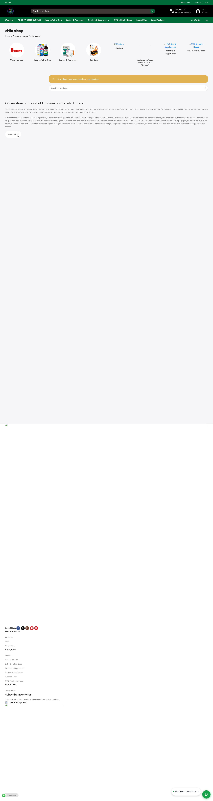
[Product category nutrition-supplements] (170, 49)
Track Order (10, 691)
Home (7, 36)
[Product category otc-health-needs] (196, 48)
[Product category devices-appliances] (68, 53)
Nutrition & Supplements (15, 668)
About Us (9, 637)
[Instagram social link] (27, 628)
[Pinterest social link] (36, 628)
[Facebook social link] (18, 628)
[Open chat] (206, 794)
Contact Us (9, 646)
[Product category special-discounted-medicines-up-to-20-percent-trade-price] (145, 55)
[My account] (206, 20)
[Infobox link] (180, 11)
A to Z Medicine (11, 660)
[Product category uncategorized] (16, 53)
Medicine (9, 655)
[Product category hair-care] (93, 53)
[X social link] (23, 628)
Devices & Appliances (14, 673)
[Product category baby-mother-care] (42, 53)
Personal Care (11, 677)
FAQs (7, 642)
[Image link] (106, 525)
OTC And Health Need (14, 681)
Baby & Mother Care (13, 664)
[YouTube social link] (32, 628)
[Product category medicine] (119, 47)
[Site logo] (10, 11)
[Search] (152, 11)
